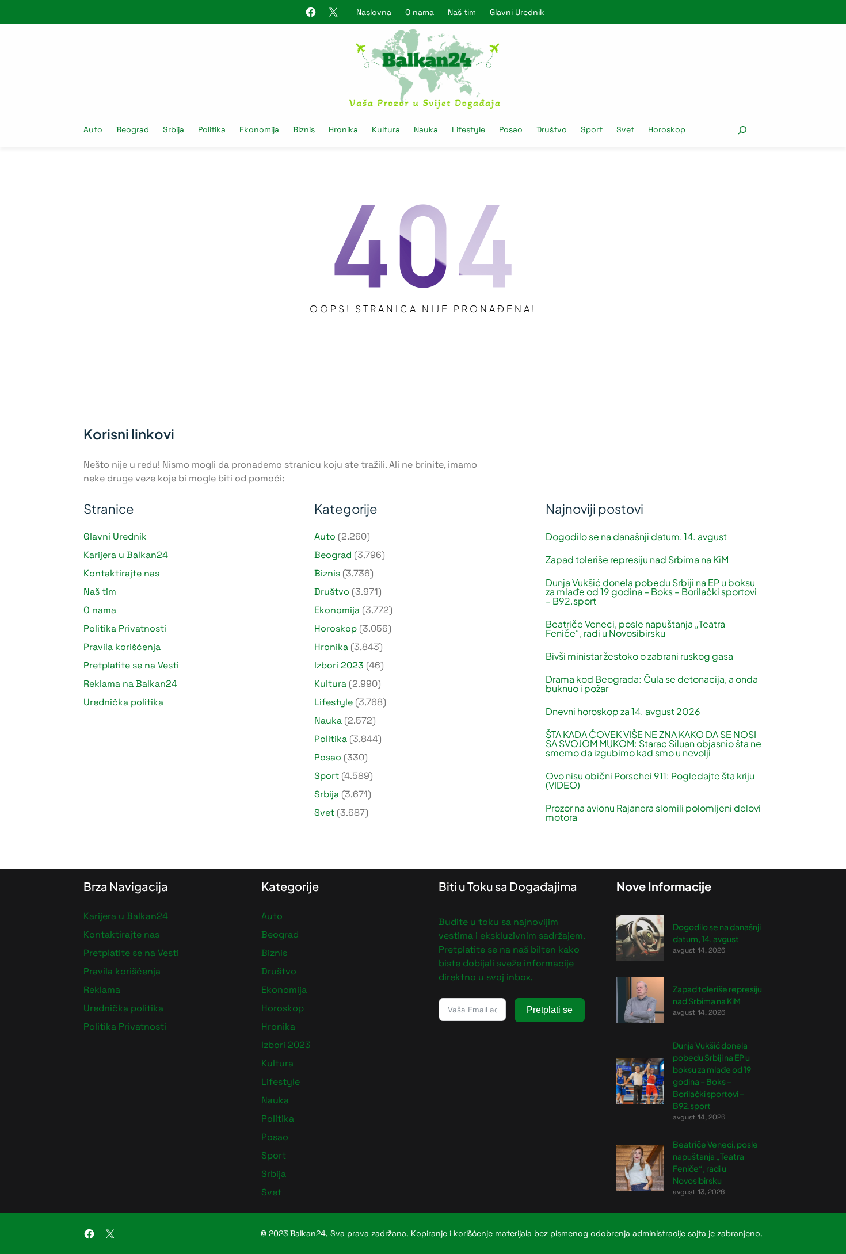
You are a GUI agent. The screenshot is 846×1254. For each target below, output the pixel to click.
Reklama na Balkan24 (130, 684)
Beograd (333, 555)
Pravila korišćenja (122, 647)
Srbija (326, 794)
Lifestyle (333, 702)
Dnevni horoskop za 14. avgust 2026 (623, 711)
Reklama (101, 990)
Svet (324, 812)
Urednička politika (123, 702)
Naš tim (462, 12)
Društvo (331, 592)
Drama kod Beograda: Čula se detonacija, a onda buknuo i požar (652, 684)
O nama (419, 12)
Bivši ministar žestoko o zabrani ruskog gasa (639, 656)
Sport (326, 776)
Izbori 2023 (339, 665)
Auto (325, 536)
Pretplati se (550, 1010)
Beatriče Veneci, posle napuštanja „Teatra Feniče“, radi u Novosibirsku (635, 629)
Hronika (331, 647)
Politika (330, 739)
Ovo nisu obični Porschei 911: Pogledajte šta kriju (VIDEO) (650, 780)
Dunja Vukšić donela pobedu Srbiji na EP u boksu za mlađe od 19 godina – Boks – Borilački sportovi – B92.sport (651, 592)
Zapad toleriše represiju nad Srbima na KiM (637, 559)
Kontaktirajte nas (121, 573)
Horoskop (335, 628)
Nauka (328, 720)
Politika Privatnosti (124, 628)
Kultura (330, 684)
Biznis (327, 573)
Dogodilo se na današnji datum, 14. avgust (636, 536)
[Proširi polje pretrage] (742, 130)
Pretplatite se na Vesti (131, 665)
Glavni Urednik (517, 12)
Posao (327, 757)
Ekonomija (337, 610)
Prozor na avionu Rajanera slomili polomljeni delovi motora (653, 813)
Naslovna (373, 12)
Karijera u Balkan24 (125, 555)
